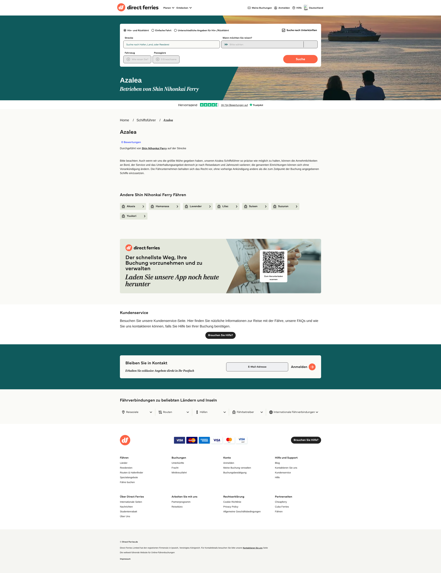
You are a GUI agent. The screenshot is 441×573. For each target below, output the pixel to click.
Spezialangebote (129, 477)
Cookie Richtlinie (232, 501)
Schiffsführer (146, 120)
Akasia (131, 206)
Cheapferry (281, 501)
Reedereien (126, 467)
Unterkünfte (178, 463)
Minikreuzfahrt (179, 472)
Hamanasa (162, 206)
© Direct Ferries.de (129, 542)
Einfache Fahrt (163, 30)
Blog (277, 463)
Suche (300, 59)
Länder (123, 463)
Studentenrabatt (128, 511)
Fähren (279, 511)
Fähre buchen (127, 482)
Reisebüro (177, 506)
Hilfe (277, 477)
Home (124, 120)
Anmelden (228, 463)
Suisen (253, 206)
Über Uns (125, 516)
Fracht (175, 467)
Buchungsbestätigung (235, 472)
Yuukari (131, 216)
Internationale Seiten (131, 501)
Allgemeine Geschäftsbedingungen (242, 511)
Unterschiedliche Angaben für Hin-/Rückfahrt (203, 30)
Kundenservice (283, 472)
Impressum (125, 559)
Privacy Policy (230, 506)
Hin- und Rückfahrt (138, 30)
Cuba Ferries (282, 506)
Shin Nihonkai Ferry (154, 148)
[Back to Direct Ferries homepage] (137, 7)
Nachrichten (126, 506)
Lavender (196, 206)
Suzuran (283, 206)
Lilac (225, 206)
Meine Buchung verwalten (237, 467)
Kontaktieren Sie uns (286, 467)
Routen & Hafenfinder (131, 472)
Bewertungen (131, 142)
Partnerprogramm (181, 501)
